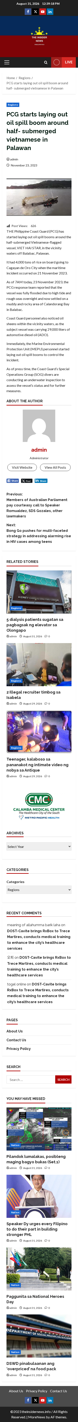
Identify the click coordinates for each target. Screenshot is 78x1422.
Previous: (36, 505)
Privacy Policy (18, 1049)
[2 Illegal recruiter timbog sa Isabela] (39, 664)
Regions (13, 104)
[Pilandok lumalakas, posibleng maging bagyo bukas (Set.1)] (39, 1129)
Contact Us (16, 1040)
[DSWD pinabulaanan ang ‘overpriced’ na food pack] (39, 1336)
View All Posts (55, 467)
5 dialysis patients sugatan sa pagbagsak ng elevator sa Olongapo (34, 625)
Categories (15, 882)
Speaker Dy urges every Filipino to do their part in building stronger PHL (37, 1229)
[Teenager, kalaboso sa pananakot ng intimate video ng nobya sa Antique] (39, 731)
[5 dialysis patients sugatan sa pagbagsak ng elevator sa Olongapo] (39, 592)
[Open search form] (45, 62)
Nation (15, 1145)
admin (14, 159)
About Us (14, 1031)
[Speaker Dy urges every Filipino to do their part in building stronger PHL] (39, 1196)
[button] (6, 62)
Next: (38, 533)
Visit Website (22, 467)
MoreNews (36, 1417)
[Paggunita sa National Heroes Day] (39, 1268)
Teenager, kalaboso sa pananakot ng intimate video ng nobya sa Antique (37, 764)
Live (69, 62)
